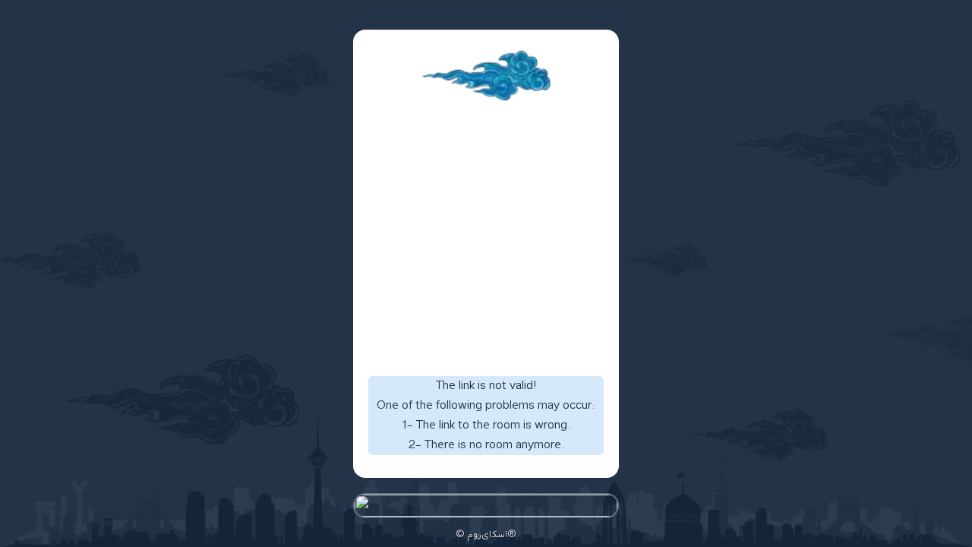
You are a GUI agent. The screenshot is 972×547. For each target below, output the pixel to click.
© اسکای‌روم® (486, 534)
